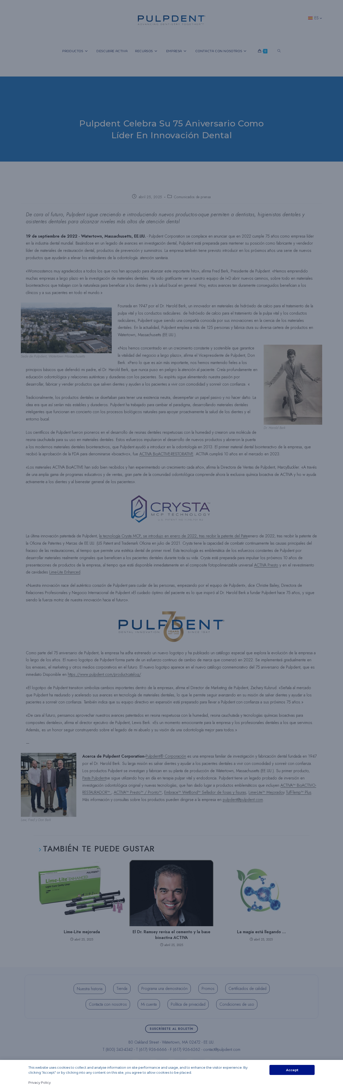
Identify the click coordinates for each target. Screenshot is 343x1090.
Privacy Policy (39, 1082)
